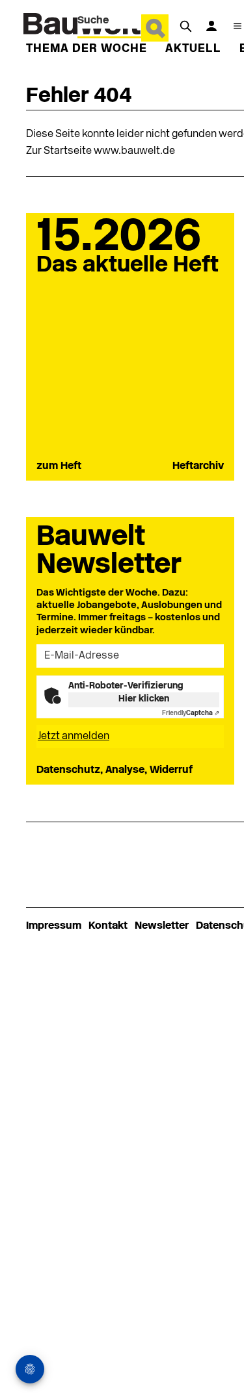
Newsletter (162, 926)
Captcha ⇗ (190, 713)
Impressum (53, 926)
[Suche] (185, 26)
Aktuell (193, 49)
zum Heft (58, 466)
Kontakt (108, 926)
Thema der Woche (86, 49)
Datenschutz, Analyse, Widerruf (114, 770)
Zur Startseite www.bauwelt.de (100, 151)
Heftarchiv (198, 466)
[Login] (211, 26)
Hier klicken (143, 699)
